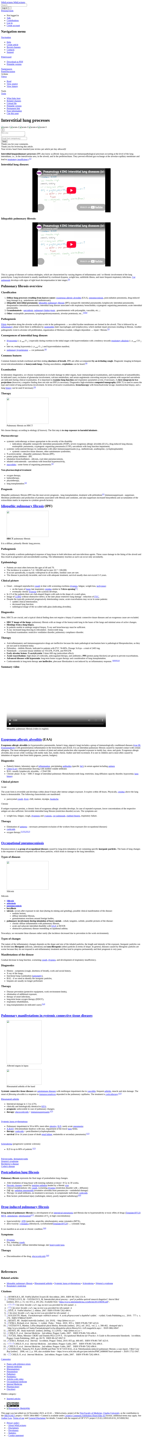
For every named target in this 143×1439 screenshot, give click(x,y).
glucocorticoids (22, 1112)
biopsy (8, 388)
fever (26, 799)
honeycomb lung (57, 1245)
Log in (4, 8)
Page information (14, 111)
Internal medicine (14, 1366)
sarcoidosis (28, 310)
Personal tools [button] (7, 11)
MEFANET (9, 1415)
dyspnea (73, 586)
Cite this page (13, 113)
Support (10, 52)
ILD (59, 1126)
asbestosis (11, 903)
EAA (54, 926)
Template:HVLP (133, 1213)
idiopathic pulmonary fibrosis (51, 303)
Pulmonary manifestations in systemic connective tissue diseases (46, 1015)
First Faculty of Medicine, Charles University (99, 1413)
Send (4, 141)
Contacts (10, 50)
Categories (5, 1359)
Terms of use (18, 1418)
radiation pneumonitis (24, 1190)
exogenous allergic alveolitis (68, 298)
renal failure (47, 1134)
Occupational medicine (17, 1381)
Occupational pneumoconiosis (22, 843)
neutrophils (49, 327)
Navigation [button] (6, 37)
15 (119, 1093)
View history (12, 86)
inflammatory (7, 327)
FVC (96, 596)
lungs (28, 589)
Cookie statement (16, 1435)
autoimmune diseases (46, 1091)
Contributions (13, 20)
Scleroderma (6, 1144)
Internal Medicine (14, 1384)
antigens (23, 827)
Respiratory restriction (16, 1286)
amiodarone (12, 1216)
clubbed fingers (73, 816)
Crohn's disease (8, 1166)
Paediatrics (11, 1376)
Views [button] (4, 76)
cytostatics (24, 1223)
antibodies (67, 766)
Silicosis (10, 901)
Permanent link (13, 108)
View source (12, 84)
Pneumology (12, 1371)
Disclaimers (13, 1428)
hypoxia (32, 591)
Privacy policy (13, 1423)
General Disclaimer (37, 1418)
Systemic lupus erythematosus (14, 1121)
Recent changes (14, 47)
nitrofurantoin (25, 1216)
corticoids (11, 829)
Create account (13, 25)
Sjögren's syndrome (104, 1283)
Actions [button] (4, 74)
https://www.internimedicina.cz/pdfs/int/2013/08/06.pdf (83, 1302)
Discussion (10, 71)
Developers (13, 1430)
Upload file (12, 103)
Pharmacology (13, 1386)
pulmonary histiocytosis (44, 310)
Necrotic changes (14, 1185)
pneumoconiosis (96, 298)
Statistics (12, 1433)
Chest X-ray (12, 769)
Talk (9, 18)
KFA (43, 1106)
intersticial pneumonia (63, 1213)
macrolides (11, 464)
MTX (3, 1216)
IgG (82, 766)
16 (79, 1195)
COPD (18, 596)
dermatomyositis (21, 1159)
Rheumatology (13, 1369)
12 (25, 832)
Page (3, 71)
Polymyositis (6, 1159)
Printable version (14, 64)
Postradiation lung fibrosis (20, 1172)
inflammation (44, 766)
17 (32, 1215)
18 (44, 1228)
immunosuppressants (40, 1112)
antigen (111, 766)
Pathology (11, 1374)
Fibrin (3, 324)
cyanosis (48, 816)
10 (118, 661)
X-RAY (10, 1129)
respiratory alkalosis (120, 341)
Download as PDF (15, 62)
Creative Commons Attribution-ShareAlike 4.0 (85, 1415)
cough (37, 586)
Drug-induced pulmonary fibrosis (25, 1207)
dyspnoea (35, 816)
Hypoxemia (12, 341)
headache (54, 799)
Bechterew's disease (10, 1164)
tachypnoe (101, 586)
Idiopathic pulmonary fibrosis (22, 506)
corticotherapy (111, 1094)
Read (9, 81)
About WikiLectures (17, 1425)
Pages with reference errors (19, 1364)
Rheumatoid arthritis (10, 1099)
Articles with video (15, 1379)
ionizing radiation (39, 1185)
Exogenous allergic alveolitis (21, 739)
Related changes (14, 101)
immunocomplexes (47, 1094)
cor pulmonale (59, 816)
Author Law (6, 1418)
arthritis (107, 1091)
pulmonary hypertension (17, 350)
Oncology (11, 1389)
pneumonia (78, 1126)
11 (22, 832)
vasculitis (91, 1091)
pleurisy (53, 1126)
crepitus (48, 589)
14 (43, 1004)
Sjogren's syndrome (9, 1161)
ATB (23, 1221)
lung (70, 1129)
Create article (12, 44)
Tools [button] (3, 91)
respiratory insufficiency (18, 159)
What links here (14, 98)
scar (67, 1185)
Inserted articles (13, 1398)
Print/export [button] (6, 57)
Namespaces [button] (6, 69)
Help (9, 42)
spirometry (37, 976)
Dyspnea (11, 1240)
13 (28, 832)
